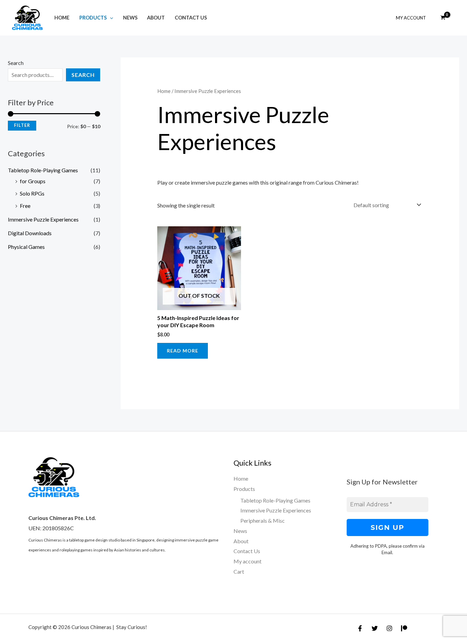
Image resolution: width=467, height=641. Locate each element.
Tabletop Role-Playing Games (43, 170)
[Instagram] (389, 628)
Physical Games (26, 246)
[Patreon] (404, 628)
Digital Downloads (30, 233)
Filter (22, 125)
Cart (239, 571)
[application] (110, 18)
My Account (411, 18)
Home (61, 18)
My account (248, 561)
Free (25, 205)
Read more (182, 350)
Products (93, 18)
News (130, 18)
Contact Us (191, 18)
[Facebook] (360, 628)
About (156, 18)
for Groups (32, 181)
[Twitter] (375, 628)
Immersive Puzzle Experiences (43, 219)
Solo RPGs (32, 193)
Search (16, 62)
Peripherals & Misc (262, 520)
